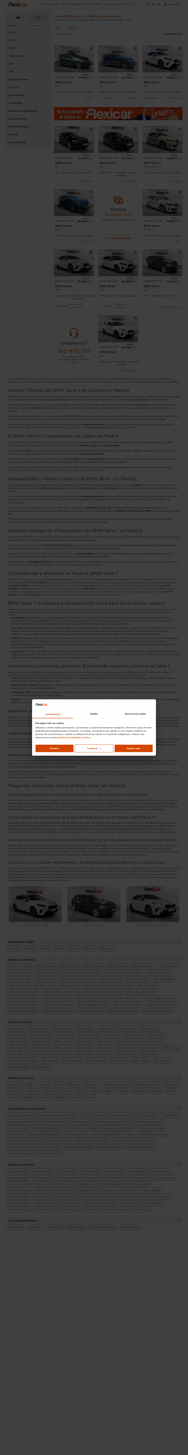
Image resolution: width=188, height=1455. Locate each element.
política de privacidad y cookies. (74, 737)
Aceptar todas (133, 748)
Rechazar (54, 748)
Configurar (92, 748)
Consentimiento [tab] (52, 714)
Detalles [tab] (94, 713)
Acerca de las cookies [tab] (135, 713)
